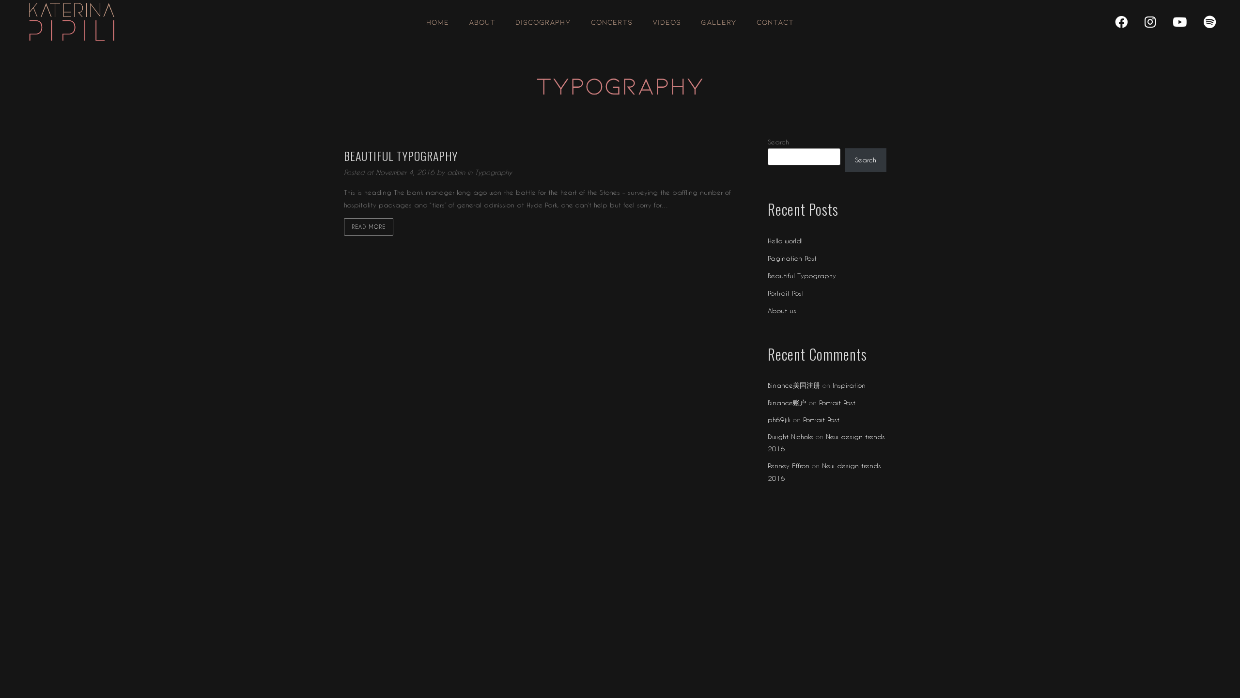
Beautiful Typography (802, 275)
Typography (493, 172)
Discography (543, 21)
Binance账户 (787, 402)
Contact (775, 21)
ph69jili (779, 419)
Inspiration (849, 385)
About (482, 21)
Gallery (719, 21)
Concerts (612, 21)
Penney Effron (788, 465)
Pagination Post (792, 258)
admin (457, 172)
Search (778, 142)
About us (782, 310)
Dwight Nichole (790, 436)
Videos (666, 21)
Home (437, 21)
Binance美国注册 (794, 385)
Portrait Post (786, 293)
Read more (369, 226)
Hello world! (785, 241)
